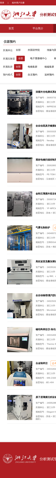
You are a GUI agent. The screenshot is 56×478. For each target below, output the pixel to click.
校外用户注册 (18, 2)
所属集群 (8, 66)
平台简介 (38, 28)
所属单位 (8, 50)
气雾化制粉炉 (43, 227)
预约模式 (8, 74)
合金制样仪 (42, 363)
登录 (2, 2)
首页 (11, 28)
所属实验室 (9, 58)
